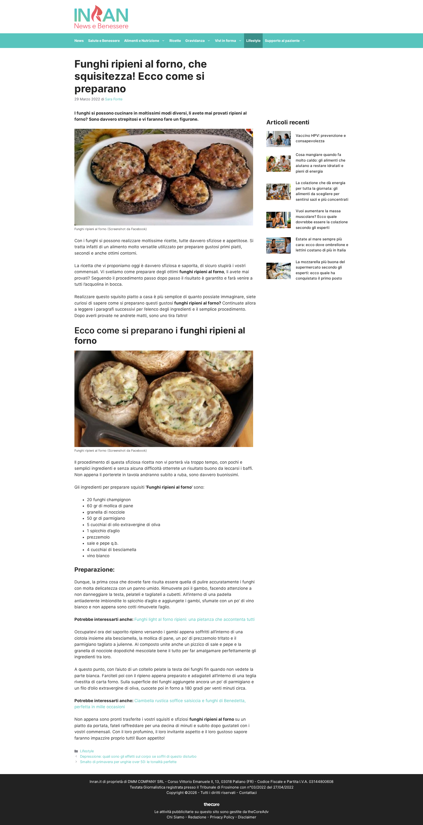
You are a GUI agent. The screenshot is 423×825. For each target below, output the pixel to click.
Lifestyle (253, 40)
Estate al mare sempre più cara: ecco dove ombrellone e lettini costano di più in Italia (322, 244)
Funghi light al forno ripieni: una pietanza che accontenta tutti (194, 619)
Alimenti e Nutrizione (141, 40)
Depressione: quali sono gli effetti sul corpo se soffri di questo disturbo (138, 756)
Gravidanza (195, 40)
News (79, 40)
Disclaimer (247, 817)
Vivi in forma (225, 40)
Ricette (175, 40)
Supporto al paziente (282, 40)
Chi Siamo (175, 817)
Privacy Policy (222, 817)
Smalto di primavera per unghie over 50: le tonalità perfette (128, 762)
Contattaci (248, 792)
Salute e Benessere (104, 40)
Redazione (197, 817)
